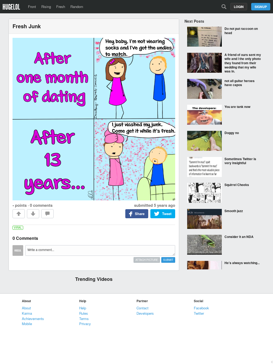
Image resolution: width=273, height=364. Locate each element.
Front (32, 6)
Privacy (85, 323)
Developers (145, 313)
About (26, 307)
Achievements (33, 318)
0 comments (41, 205)
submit (168, 260)
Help (82, 307)
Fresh (60, 6)
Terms (84, 318)
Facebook (201, 307)
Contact (142, 307)
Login (239, 6)
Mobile (27, 323)
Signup (261, 6)
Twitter (199, 313)
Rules (83, 313)
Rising (46, 6)
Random (76, 6)
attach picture (146, 260)
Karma (27, 313)
